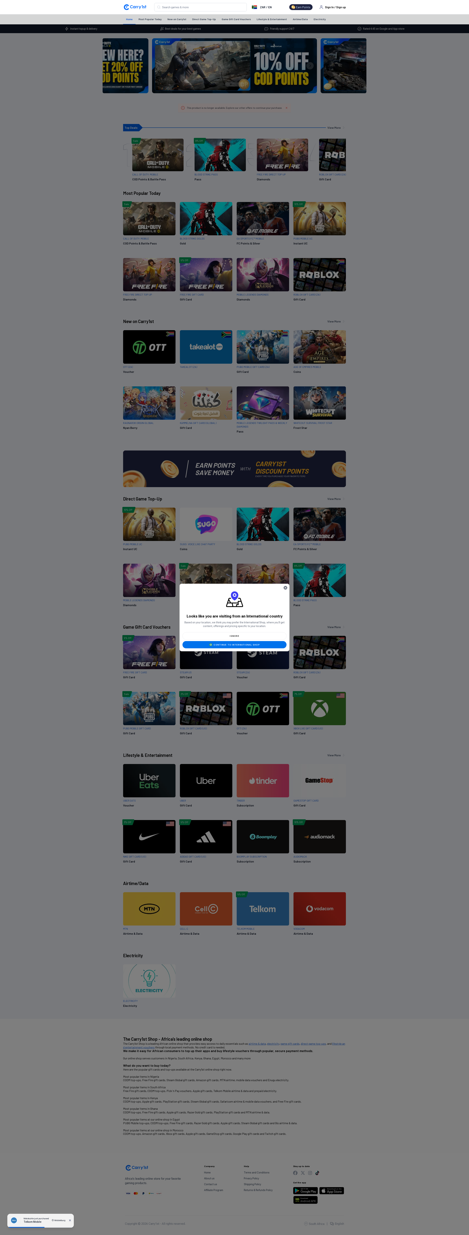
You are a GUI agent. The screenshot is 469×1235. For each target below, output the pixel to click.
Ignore (234, 636)
